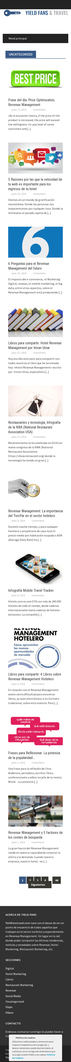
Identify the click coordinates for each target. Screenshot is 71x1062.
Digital (9, 968)
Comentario (39, 109)
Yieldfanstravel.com (17, 923)
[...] (29, 129)
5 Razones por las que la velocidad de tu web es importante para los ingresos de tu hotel (35, 184)
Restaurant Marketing (19, 985)
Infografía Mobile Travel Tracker (31, 590)
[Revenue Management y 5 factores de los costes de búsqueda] (35, 810)
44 (56, 880)
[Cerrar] (59, 1038)
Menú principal (18, 38)
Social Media (13, 996)
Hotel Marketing (15, 974)
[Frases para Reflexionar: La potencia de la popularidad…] (35, 731)
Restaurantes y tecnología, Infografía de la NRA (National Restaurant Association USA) (34, 427)
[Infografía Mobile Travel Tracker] (35, 568)
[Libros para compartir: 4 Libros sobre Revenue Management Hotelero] (35, 648)
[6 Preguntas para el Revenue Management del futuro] (35, 242)
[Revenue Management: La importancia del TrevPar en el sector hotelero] (35, 489)
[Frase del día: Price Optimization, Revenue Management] (35, 78)
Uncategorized (14, 1001)
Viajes (9, 1007)
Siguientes (38, 884)
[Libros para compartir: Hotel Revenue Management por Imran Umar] (35, 321)
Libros (9, 979)
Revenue (10, 990)
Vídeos (9, 1012)
